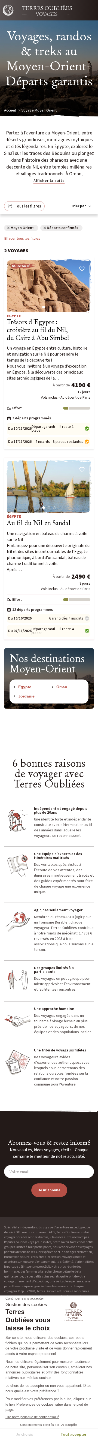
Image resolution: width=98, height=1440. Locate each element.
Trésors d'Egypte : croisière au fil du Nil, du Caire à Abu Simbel (38, 330)
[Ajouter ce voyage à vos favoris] (81, 268)
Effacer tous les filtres (22, 238)
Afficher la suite (49, 181)
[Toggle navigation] (88, 10)
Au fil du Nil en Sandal (39, 523)
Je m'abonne (49, 1190)
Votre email (19, 1172)
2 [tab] (49, 307)
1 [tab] (43, 307)
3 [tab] (54, 307)
